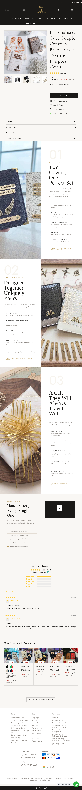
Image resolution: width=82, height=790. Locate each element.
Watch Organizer (37, 741)
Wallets (67, 18)
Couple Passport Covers (28, 643)
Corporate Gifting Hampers (61, 723)
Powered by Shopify (45, 780)
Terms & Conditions (36, 778)
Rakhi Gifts (15, 18)
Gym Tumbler (36, 736)
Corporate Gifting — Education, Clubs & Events (61, 740)
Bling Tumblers (37, 733)
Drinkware (31, 23)
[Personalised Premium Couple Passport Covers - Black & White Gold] (26, 663)
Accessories (52, 18)
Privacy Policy (58, 778)
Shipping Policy (33, 780)
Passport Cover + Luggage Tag (20, 732)
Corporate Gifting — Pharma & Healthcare (59, 726)
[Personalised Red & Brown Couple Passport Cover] (70, 663)
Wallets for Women (38, 731)
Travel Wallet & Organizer (19, 740)
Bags (39, 18)
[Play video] (59, 508)
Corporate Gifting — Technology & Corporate (60, 735)
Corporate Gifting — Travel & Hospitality (61, 731)
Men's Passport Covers (18, 723)
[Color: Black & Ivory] (7, 666)
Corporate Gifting (48, 23)
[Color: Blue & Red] (11, 670)
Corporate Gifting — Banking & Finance (59, 744)
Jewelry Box (35, 723)
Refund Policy (48, 778)
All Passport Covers (17, 718)
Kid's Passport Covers (18, 728)
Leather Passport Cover (19, 735)
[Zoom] (25, 52)
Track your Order (68, 778)
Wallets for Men (37, 728)
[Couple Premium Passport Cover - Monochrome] (41, 662)
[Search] (24, 10)
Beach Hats (35, 738)
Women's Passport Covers (19, 720)
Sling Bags (35, 718)
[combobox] (15, 10)
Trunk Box (35, 725)
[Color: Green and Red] (11, 666)
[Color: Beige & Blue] (7, 670)
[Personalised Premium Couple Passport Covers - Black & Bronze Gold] (55, 663)
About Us (55, 718)
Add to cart (41, 788)
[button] (55, 73)
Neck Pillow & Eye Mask (19, 743)
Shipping (52, 85)
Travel (28, 18)
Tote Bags (35, 720)
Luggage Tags (16, 738)
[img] (10, 597)
